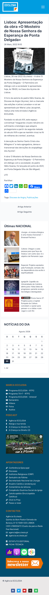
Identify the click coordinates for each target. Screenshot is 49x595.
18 (19, 353)
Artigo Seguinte (24, 212)
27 (30, 357)
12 (24, 349)
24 (13, 357)
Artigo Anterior (24, 207)
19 (24, 353)
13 (30, 349)
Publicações (32, 197)
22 (42, 353)
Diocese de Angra (18, 197)
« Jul (6, 368)
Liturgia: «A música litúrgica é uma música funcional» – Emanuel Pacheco (32, 234)
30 (7, 361)
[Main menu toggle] (43, 6)
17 (13, 353)
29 (42, 357)
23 (7, 357)
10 (13, 349)
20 (30, 353)
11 (19, 349)
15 (42, 349)
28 (36, 357)
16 (7, 353)
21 (36, 353)
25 (19, 357)
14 (36, 349)
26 (24, 357)
